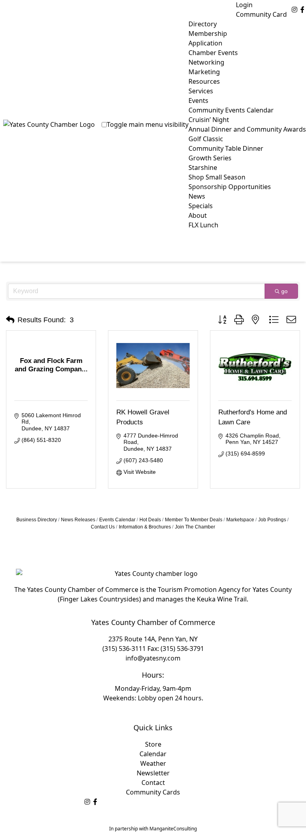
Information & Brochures (145, 527)
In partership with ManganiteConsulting (153, 828)
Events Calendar (117, 519)
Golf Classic (205, 138)
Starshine (202, 167)
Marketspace (240, 519)
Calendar (153, 753)
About (197, 215)
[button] (10, 319)
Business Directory (36, 519)
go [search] (284, 291)
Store (153, 744)
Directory (202, 24)
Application (205, 43)
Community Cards (153, 792)
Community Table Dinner (225, 148)
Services (200, 91)
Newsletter (153, 773)
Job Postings (272, 519)
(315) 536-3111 (124, 648)
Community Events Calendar (231, 110)
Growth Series (209, 158)
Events (198, 100)
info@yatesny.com (153, 658)
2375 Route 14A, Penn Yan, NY (153, 639)
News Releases (78, 519)
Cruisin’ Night (208, 119)
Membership (207, 33)
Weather (153, 763)
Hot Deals (150, 519)
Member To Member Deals (193, 519)
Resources (204, 81)
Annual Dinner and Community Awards (247, 129)
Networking (206, 62)
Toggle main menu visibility (147, 124)
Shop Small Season (216, 177)
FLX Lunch (203, 225)
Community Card (261, 14)
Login (244, 4)
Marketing (204, 71)
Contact (153, 782)
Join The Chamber (195, 527)
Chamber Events (213, 52)
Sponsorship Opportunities (229, 186)
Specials (200, 205)
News (196, 196)
